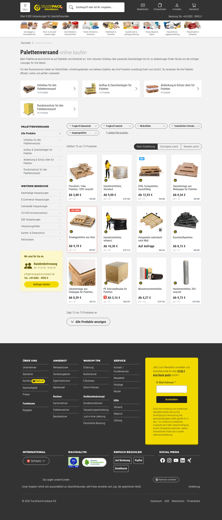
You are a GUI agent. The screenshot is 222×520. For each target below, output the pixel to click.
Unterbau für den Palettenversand (32, 141)
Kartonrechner (60, 403)
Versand (118, 407)
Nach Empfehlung (146, 146)
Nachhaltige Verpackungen (35, 192)
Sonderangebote (61, 374)
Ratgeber (27, 410)
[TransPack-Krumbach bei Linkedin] (182, 460)
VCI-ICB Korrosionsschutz (34, 212)
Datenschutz (178, 501)
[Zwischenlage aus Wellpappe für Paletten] (178, 179)
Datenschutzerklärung (162, 434)
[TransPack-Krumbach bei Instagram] (169, 460)
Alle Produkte (28, 133)
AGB (166, 501)
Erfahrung (88, 367)
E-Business (88, 380)
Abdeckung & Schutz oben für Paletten (39, 161)
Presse (26, 394)
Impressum (156, 501)
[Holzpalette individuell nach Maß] (143, 230)
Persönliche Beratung (94, 423)
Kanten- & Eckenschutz (33, 232)
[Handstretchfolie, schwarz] (109, 230)
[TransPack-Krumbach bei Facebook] (162, 460)
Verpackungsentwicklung (96, 409)
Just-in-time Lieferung (94, 416)
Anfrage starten (41, 284)
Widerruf (118, 413)
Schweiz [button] (36, 461)
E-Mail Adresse (165, 382)
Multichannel (89, 374)
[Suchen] (71, 7)
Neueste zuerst (191, 146)
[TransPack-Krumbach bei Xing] (189, 460)
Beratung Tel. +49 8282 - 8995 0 (185, 16)
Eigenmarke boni (61, 380)
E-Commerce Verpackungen (35, 199)
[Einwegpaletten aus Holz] (74, 230)
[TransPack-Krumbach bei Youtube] (176, 460)
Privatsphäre (193, 501)
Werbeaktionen (60, 367)
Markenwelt (59, 387)
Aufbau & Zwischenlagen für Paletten (38, 151)
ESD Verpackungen (30, 219)
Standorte (28, 374)
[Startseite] (47, 7)
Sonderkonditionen (92, 403)
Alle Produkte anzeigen (90, 322)
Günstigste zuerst (169, 146)
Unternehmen (29, 367)
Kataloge (118, 384)
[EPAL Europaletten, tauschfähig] (143, 179)
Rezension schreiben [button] (167, 479)
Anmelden (171, 399)
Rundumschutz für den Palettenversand (35, 171)
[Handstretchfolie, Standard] (109, 179)
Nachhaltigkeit (30, 387)
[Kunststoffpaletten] (178, 230)
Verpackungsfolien (30, 226)
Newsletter (119, 378)
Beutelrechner (60, 416)
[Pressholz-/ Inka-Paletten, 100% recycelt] (74, 179)
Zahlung (118, 420)
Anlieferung (194, 486)
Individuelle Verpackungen (34, 206)
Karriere (33, 380)
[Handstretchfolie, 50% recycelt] (178, 282)
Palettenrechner (61, 409)
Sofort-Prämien (91, 387)
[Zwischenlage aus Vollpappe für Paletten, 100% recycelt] (74, 282)
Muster (117, 391)
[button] (25, 7)
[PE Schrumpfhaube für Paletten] (109, 282)
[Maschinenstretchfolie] (143, 282)
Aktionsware (27, 239)
